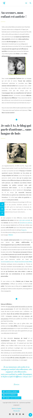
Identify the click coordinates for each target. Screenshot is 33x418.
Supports (23, 230)
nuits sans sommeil (24, 220)
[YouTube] (23, 414)
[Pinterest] (13, 414)
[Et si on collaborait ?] (2, 209)
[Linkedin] (16, 414)
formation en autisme (26, 222)
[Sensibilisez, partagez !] (2, 204)
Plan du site (16, 411)
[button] (30, 3)
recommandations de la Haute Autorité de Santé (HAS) (16, 261)
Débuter (10, 235)
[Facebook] (10, 414)
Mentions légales (16, 408)
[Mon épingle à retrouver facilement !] (2, 213)
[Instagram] (20, 414)
